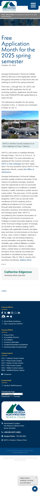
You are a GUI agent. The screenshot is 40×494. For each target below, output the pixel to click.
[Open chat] (35, 489)
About (8, 14)
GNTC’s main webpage (11, 164)
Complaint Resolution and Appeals (16, 344)
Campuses (7, 374)
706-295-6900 (21, 436)
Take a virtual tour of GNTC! (13, 324)
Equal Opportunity (18, 452)
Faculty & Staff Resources (13, 385)
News (12, 14)
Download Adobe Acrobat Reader (15, 347)
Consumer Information (11, 342)
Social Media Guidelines (12, 321)
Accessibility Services (11, 337)
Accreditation (8, 340)
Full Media (23, 460)
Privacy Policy (9, 335)
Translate (17, 396)
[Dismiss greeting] (36, 477)
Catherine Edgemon (18, 272)
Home (3, 14)
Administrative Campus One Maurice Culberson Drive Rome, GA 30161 (14, 425)
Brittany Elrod (25, 260)
